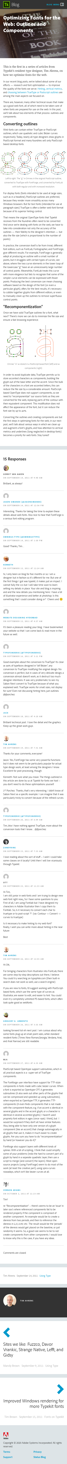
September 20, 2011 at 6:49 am (24, 819)
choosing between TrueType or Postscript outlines (33, 92)
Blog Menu (53, 4)
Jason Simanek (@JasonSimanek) (22, 502)
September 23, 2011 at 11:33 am (25, 886)
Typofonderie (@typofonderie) (22, 652)
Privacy (38, 1451)
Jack (5, 713)
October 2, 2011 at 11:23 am (23, 1193)
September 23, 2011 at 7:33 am (24, 851)
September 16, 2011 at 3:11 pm (24, 656)
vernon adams (12, 1190)
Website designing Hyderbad (20, 617)
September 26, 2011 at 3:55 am (24, 1024)
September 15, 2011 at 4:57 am (24, 621)
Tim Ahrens (10, 744)
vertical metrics (54, 88)
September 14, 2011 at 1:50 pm (24, 540)
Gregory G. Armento (15, 1021)
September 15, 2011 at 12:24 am (25, 568)
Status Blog (40, 1457)
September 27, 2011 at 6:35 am (24, 1063)
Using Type (45, 1275)
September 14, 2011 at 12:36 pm (25, 505)
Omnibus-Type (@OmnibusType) (21, 537)
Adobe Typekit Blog (11, 4)
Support (7, 1457)
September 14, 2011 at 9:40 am (24, 477)
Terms (6, 1451)
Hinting (41, 88)
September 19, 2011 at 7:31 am (24, 748)
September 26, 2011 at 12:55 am (25, 959)
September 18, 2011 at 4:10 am (24, 716)
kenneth (8, 564)
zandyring (9, 847)
